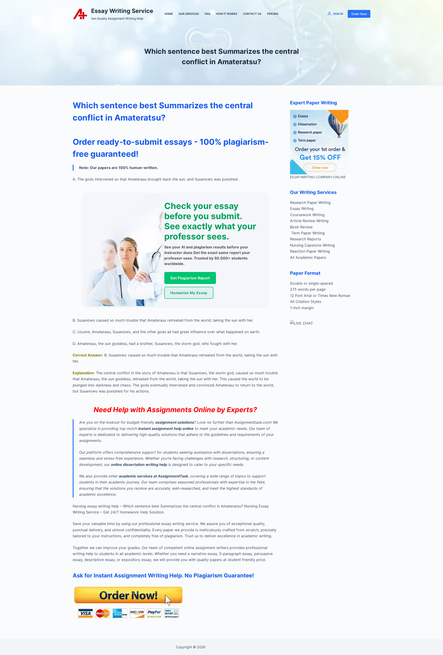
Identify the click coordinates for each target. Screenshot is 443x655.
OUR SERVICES (189, 13)
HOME (169, 13)
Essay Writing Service (122, 10)
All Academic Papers (308, 257)
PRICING (272, 13)
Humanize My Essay (188, 292)
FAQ (207, 13)
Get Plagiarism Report (190, 278)
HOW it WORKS (226, 13)
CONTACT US (252, 13)
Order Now (359, 14)
